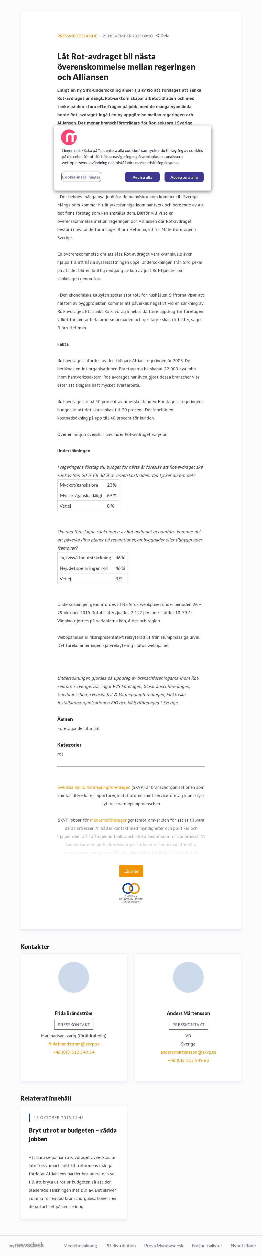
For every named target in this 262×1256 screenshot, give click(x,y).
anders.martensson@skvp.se (188, 1052)
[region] (132, 158)
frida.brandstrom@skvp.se (74, 1044)
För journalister (207, 1245)
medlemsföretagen (108, 820)
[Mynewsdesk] (26, 1246)
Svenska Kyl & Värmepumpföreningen (94, 787)
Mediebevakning (80, 1245)
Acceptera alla (184, 177)
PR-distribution (120, 1245)
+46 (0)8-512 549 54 (73, 1052)
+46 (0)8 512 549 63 (188, 1060)
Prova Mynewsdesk (163, 1245)
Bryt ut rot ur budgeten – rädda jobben (73, 1134)
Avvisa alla (142, 177)
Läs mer (131, 871)
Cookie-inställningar (81, 176)
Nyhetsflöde (243, 1245)
